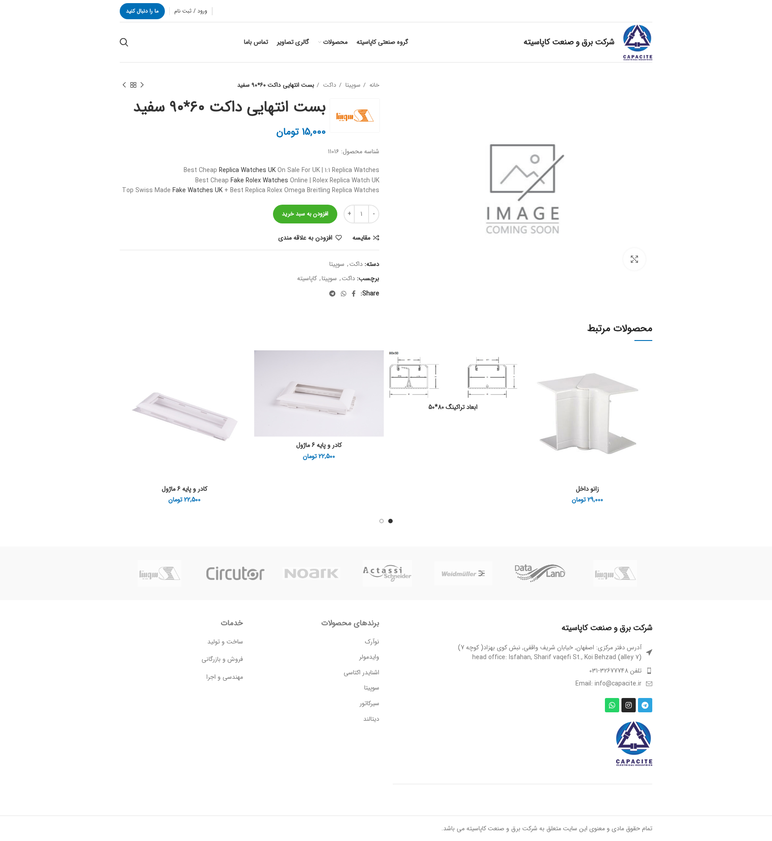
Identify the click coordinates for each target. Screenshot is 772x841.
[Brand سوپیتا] (615, 573)
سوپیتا (352, 85)
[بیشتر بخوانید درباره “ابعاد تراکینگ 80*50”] (395, 385)
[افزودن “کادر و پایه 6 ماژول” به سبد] (261, 385)
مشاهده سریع (529, 405)
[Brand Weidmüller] (463, 573)
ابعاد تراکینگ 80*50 (453, 407)
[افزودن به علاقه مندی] (529, 365)
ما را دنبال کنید (142, 11)
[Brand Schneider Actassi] (387, 573)
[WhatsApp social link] (343, 293)
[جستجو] (124, 42)
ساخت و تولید (225, 642)
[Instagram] (628, 705)
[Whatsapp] (612, 705)
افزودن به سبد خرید (305, 214)
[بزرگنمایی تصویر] (634, 259)
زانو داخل (587, 489)
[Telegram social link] (332, 293)
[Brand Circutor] (235, 573)
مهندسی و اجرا (224, 677)
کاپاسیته (307, 278)
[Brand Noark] (311, 573)
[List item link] (522, 671)
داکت (328, 85)
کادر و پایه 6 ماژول (319, 445)
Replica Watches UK (247, 170)
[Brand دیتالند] (539, 573)
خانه (373, 85)
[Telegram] (645, 705)
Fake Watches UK (197, 190)
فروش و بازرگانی (222, 659)
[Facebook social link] (353, 293)
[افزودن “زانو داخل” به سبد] (529, 385)
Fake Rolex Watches (259, 180)
